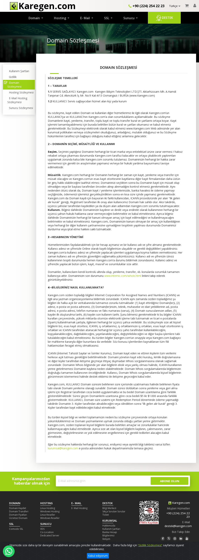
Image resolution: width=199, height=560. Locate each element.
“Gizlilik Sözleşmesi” (150, 545)
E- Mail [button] (85, 18)
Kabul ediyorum (98, 555)
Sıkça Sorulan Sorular (113, 511)
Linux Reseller (47, 514)
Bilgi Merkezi (109, 508)
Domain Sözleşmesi (14, 84)
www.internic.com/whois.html (122, 276)
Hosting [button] (60, 18)
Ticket (105, 514)
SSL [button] (107, 18)
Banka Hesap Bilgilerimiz (109, 534)
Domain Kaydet (17, 508)
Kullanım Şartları (18, 71)
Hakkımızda (108, 525)
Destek (167, 18)
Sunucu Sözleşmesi (20, 108)
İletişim (106, 539)
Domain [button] (35, 18)
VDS (42, 529)
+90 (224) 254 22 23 (148, 5)
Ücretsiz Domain (18, 518)
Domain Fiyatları (18, 514)
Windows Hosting (49, 511)
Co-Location (47, 532)
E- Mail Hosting (79, 508)
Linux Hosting (47, 508)
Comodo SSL (16, 529)
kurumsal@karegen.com (63, 448)
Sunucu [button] (129, 18)
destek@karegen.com (178, 526)
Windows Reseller (50, 518)
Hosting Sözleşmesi (20, 92)
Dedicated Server (49, 535)
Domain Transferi (18, 511)
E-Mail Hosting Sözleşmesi (17, 100)
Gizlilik (12, 77)
